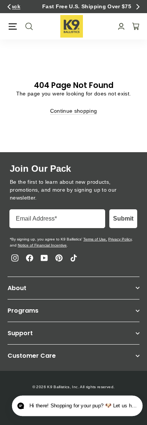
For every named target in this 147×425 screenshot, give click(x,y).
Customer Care (32, 355)
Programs (23, 310)
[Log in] (118, 26)
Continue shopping (73, 111)
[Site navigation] (13, 26)
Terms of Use (94, 239)
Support (20, 333)
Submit (123, 218)
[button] (9, 6)
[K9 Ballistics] (71, 26)
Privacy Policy (120, 239)
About (17, 288)
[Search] (27, 26)
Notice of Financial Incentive (42, 245)
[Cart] (133, 26)
